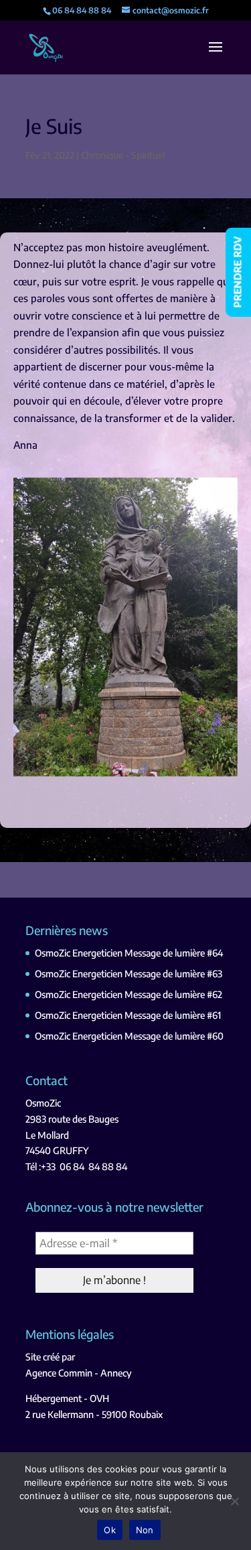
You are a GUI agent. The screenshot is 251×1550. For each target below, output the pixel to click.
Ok (110, 1530)
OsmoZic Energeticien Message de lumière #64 (129, 953)
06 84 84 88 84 (93, 1166)
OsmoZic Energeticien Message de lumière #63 (128, 973)
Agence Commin (58, 1373)
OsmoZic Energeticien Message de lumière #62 (128, 994)
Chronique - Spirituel (123, 155)
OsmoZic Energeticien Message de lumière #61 (128, 1015)
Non (145, 1530)
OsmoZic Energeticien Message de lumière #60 (129, 1036)
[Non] (234, 1501)
